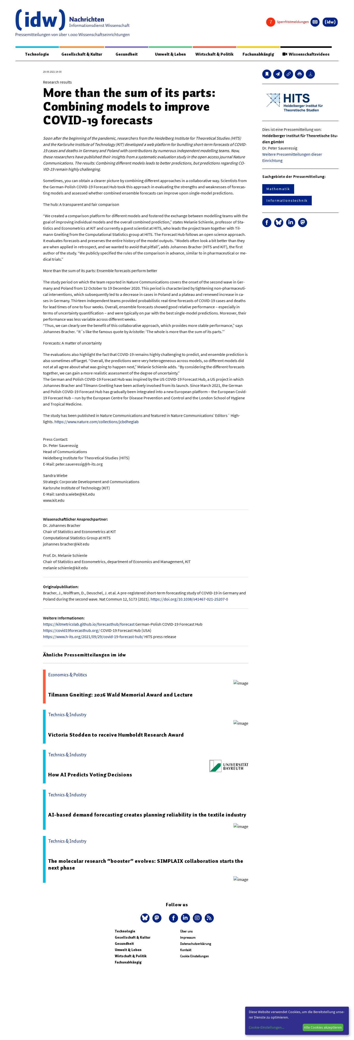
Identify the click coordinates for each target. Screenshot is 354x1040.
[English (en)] (315, 22)
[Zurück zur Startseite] (73, 23)
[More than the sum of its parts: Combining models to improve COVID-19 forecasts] (277, 74)
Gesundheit (127, 54)
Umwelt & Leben (170, 54)
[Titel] (266, 74)
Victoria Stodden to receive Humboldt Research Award (116, 735)
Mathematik (278, 188)
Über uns (186, 931)
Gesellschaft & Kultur (81, 54)
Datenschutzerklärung (195, 943)
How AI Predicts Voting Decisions (90, 775)
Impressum (188, 937)
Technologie (37, 54)
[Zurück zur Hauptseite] (330, 22)
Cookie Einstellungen (194, 956)
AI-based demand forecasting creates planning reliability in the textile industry (147, 815)
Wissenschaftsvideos (308, 54)
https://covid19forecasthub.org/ (71, 630)
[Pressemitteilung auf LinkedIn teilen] (290, 222)
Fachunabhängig (258, 54)
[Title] (288, 74)
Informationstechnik (286, 200)
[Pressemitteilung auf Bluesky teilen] (278, 222)
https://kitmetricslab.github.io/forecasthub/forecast (88, 624)
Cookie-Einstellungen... (266, 1027)
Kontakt (185, 950)
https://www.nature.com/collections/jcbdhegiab (96, 421)
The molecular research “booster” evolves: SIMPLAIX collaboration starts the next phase (145, 864)
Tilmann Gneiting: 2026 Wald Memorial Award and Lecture (120, 695)
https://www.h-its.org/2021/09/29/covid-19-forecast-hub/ (93, 636)
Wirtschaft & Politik (214, 54)
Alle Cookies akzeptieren (323, 1027)
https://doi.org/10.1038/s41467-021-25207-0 (189, 599)
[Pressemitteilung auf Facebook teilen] (266, 222)
